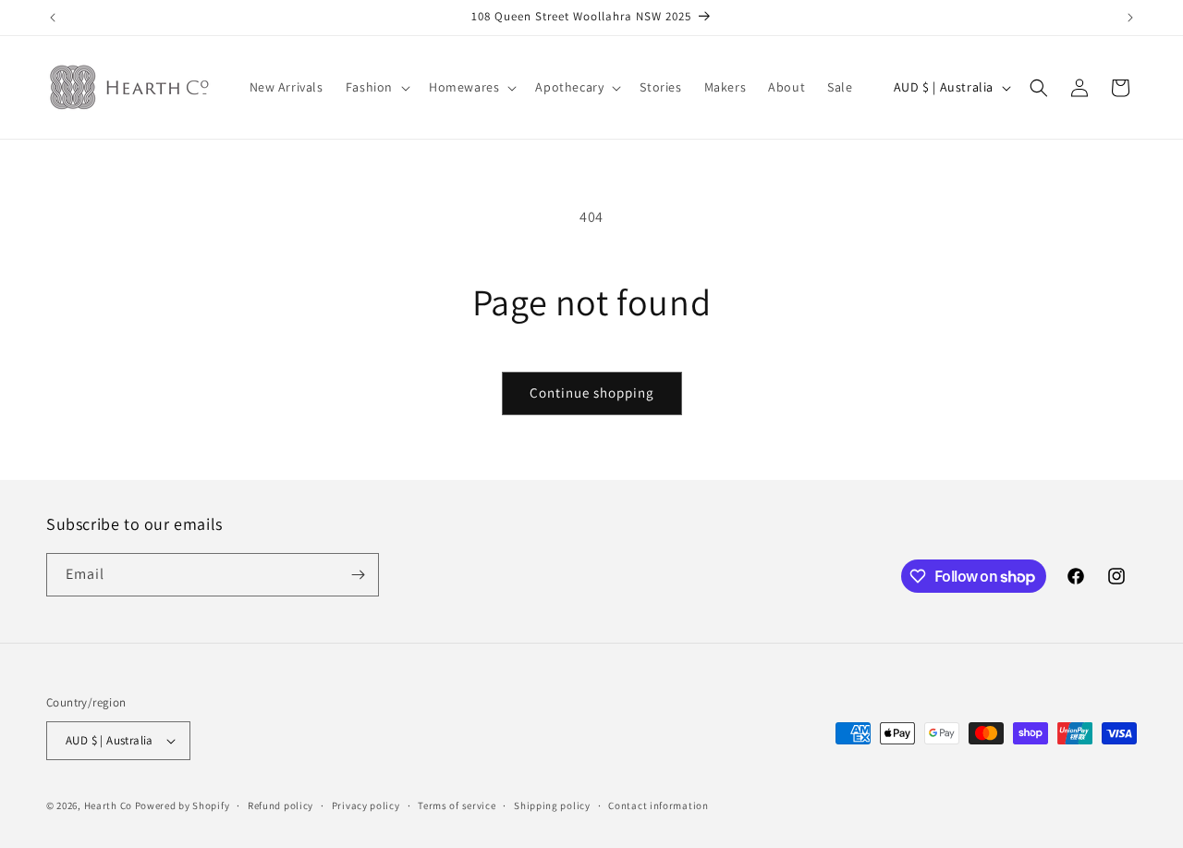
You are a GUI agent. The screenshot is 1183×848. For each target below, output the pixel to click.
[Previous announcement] (52, 17)
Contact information (658, 805)
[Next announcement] (1130, 17)
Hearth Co (108, 805)
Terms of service (456, 805)
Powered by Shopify (182, 805)
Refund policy (280, 805)
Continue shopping (592, 392)
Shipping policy (552, 805)
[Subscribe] (357, 574)
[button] (376, 87)
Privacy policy (366, 805)
